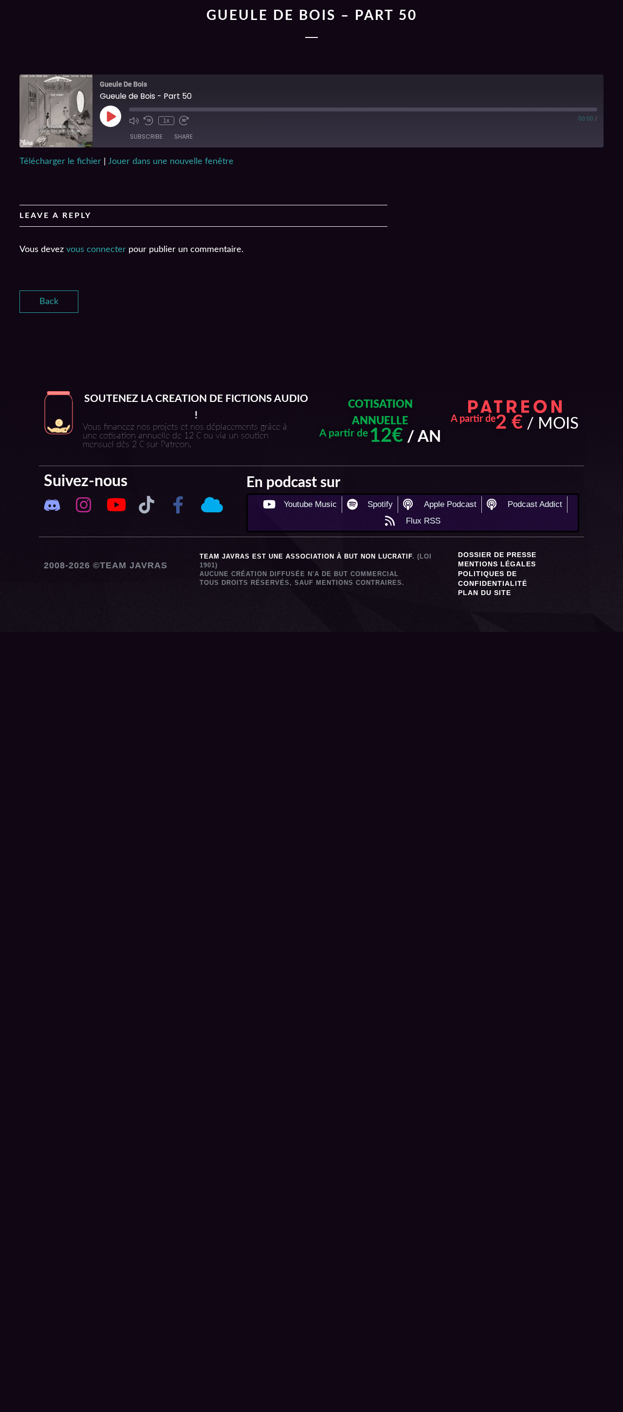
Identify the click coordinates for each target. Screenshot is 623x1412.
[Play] (110, 116)
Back (48, 301)
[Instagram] (83, 505)
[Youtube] (115, 505)
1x (166, 120)
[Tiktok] (147, 505)
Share (183, 136)
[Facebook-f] (178, 505)
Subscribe (146, 136)
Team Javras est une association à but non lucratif (306, 556)
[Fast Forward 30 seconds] (184, 121)
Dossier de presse (497, 555)
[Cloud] (210, 505)
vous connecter (96, 249)
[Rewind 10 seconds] (148, 121)
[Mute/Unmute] (134, 120)
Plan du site (484, 593)
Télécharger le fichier (60, 161)
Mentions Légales (497, 564)
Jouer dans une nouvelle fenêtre (171, 161)
